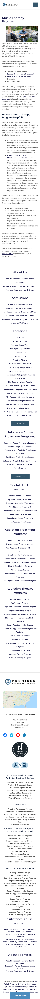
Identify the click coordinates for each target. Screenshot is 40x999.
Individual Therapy (20, 639)
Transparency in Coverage (27, 992)
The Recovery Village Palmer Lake (20, 404)
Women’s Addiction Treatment (20, 846)
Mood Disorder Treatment (20, 507)
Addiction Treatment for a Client (20, 315)
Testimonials (20, 282)
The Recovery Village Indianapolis (20, 397)
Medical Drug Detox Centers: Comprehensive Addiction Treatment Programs (20, 449)
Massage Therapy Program (20, 654)
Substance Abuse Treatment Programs (20, 443)
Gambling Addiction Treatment (20, 518)
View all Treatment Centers (20, 798)
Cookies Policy (8, 992)
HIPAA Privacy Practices (16, 986)
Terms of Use (31, 989)
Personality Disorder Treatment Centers (20, 511)
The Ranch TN (20, 356)
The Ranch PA (20, 352)
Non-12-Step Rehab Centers (20, 566)
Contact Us (20, 423)
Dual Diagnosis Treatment (20, 838)
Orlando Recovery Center (20, 371)
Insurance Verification (20, 323)
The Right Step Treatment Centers (20, 790)
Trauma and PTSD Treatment (20, 514)
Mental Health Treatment (20, 496)
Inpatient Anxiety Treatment (20, 499)
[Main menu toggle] (35, 5)
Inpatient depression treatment (20, 74)
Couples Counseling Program (20, 610)
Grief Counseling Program (20, 658)
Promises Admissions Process (20, 304)
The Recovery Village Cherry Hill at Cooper (20, 389)
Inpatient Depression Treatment (20, 503)
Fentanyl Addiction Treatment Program (20, 581)
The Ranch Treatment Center (20, 785)
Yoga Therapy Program (20, 650)
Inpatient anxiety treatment (19, 76)
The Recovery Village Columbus (20, 393)
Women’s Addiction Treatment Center (20, 562)
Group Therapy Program (20, 636)
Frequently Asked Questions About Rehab (20, 286)
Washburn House (20, 341)
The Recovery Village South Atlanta (20, 386)
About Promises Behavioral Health (20, 279)
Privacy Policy (18, 989)
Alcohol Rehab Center (20, 570)
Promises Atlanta (20, 360)
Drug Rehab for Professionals (20, 555)
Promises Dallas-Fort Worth (20, 364)
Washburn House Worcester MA (20, 782)
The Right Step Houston (20, 349)
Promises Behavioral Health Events (20, 290)
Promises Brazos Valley (20, 345)
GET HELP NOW (20, 995)
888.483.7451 (20, 476)
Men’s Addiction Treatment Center (20, 559)
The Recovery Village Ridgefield (20, 408)
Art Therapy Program (20, 603)
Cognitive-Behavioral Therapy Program (20, 606)
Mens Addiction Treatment (20, 843)
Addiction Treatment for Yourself (20, 308)
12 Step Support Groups (20, 599)
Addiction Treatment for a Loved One (20, 312)
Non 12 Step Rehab (20, 851)
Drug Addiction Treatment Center (20, 544)
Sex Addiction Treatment (20, 522)
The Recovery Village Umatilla (20, 367)
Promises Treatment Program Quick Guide (20, 319)
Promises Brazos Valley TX (20, 795)
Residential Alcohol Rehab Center (20, 457)
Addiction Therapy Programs (20, 540)
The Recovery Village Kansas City (20, 400)
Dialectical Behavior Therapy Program (20, 614)
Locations (20, 337)
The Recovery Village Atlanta (20, 382)
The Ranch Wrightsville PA (20, 787)
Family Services (20, 468)
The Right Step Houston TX (20, 793)
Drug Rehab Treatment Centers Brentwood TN (19, 984)
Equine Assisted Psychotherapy (20, 625)
